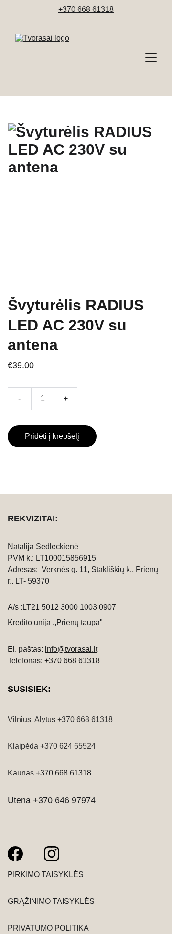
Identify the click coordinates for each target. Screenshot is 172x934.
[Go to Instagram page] (51, 853)
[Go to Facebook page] (15, 853)
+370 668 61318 (86, 9)
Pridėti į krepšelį (52, 436)
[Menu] (151, 57)
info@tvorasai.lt (71, 649)
